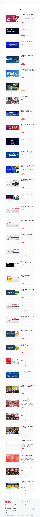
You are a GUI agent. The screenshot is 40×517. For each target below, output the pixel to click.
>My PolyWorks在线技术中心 (8, 508)
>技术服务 (14, 504)
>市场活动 (6, 512)
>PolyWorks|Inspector (15, 506)
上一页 (6, 493)
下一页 (34, 493)
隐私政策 (29, 515)
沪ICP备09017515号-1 (22, 515)
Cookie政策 (32, 515)
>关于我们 (6, 506)
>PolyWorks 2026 (7, 510)
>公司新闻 (14, 508)
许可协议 (27, 515)
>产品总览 (6, 504)
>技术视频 (14, 510)
